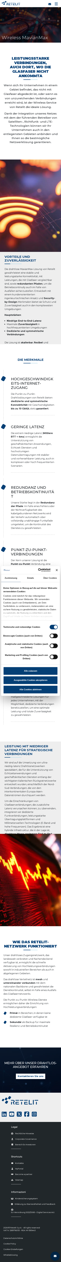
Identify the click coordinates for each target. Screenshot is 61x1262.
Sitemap (19, 1180)
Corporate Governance (26, 1139)
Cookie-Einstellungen (13, 1249)
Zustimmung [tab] (11, 578)
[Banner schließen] (57, 570)
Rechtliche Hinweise (24, 1133)
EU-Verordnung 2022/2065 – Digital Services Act (32, 1212)
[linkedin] (4, 1114)
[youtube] (11, 1114)
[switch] (54, 636)
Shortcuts (16, 1156)
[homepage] (11, 2)
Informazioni (18, 1192)
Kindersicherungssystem (26, 1199)
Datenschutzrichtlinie (13, 1238)
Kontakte (19, 1163)
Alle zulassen (30, 671)
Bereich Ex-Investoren (25, 1145)
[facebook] (26, 1114)
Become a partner (23, 1174)
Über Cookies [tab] (50, 578)
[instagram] (34, 1114)
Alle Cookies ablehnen (30, 689)
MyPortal (19, 1169)
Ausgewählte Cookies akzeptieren (30, 680)
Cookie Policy (9, 1244)
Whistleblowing (10, 1255)
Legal (14, 1127)
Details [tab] (30, 578)
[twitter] (19, 1114)
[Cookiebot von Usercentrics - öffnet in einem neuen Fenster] (38, 570)
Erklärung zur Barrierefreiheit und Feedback (35, 1204)
